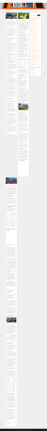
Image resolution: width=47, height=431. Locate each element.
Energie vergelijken (38, 1)
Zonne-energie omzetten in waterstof (35, 31)
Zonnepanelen (8, 117)
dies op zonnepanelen (10, 86)
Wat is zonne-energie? (33, 21)
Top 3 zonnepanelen (33, 46)
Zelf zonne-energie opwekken (34, 22)
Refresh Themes (30, 430)
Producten (32, 72)
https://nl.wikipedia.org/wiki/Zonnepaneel (11, 423)
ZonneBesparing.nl (9, 0)
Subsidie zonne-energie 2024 (22, 20)
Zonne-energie (32, 74)
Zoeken (39, 15)
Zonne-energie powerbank (34, 40)
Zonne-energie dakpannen (34, 32)
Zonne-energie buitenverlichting (34, 41)
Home (23, 1)
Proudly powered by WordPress (18, 430)
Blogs (26, 1)
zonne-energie (22, 100)
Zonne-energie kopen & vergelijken (35, 27)
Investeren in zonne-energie (34, 30)
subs (6, 86)
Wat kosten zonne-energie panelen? (11, 185)
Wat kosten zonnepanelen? (10, 20)
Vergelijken (32, 73)
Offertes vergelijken (31, 1)
